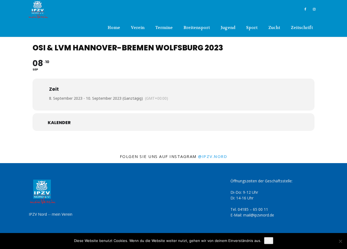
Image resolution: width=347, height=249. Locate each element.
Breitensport (197, 27)
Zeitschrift (302, 27)
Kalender (59, 122)
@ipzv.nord (212, 156)
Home (114, 27)
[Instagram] (314, 9)
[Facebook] (305, 9)
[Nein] (340, 241)
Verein (137, 27)
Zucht (274, 27)
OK (268, 240)
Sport (252, 27)
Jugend (228, 27)
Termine (164, 27)
